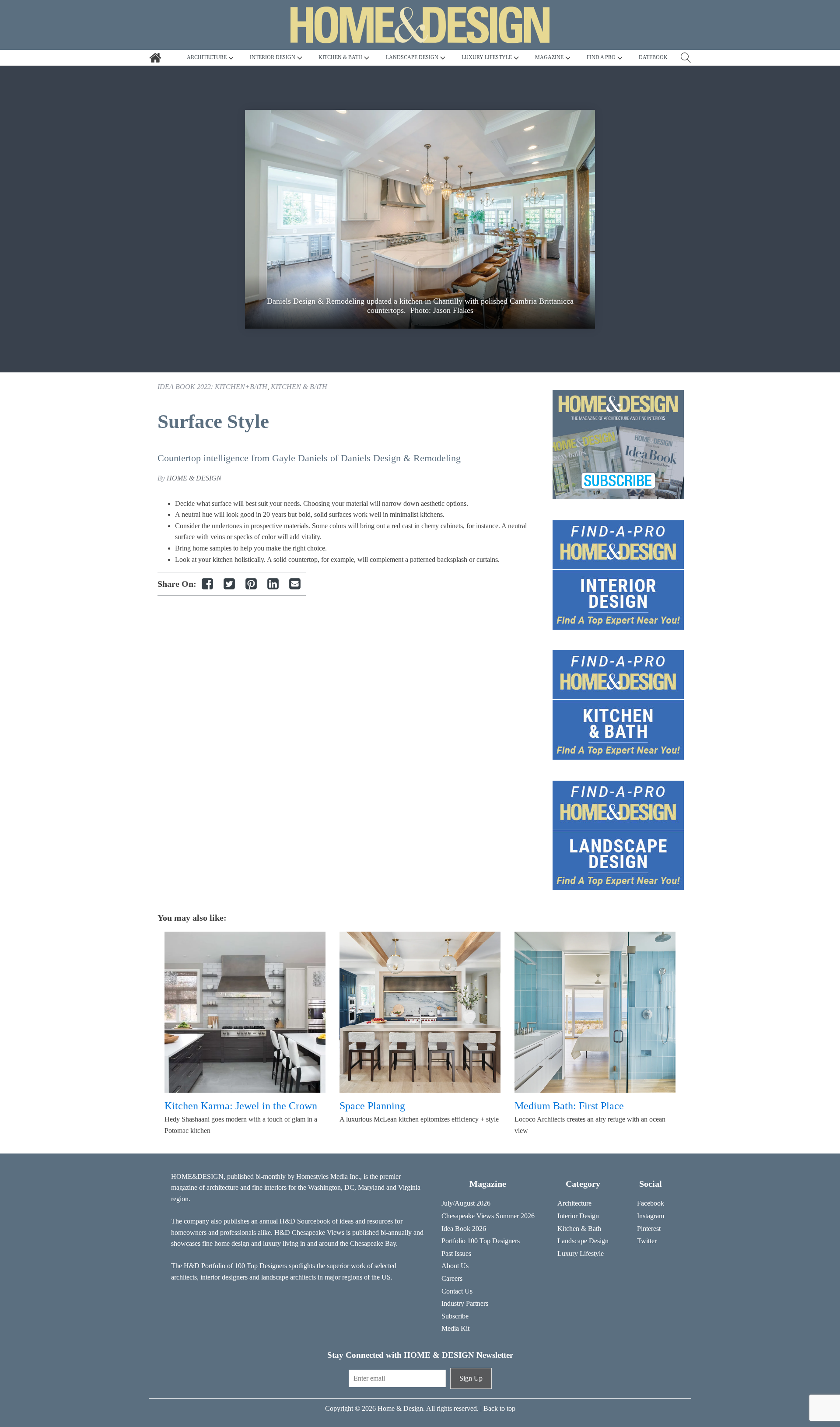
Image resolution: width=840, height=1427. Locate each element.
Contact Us (456, 1291)
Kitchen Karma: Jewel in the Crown (240, 1105)
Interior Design (578, 1216)
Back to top (499, 1408)
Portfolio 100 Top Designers (480, 1241)
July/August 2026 (465, 1203)
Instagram (650, 1216)
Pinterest (649, 1228)
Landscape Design (583, 1241)
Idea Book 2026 (463, 1228)
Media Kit (455, 1328)
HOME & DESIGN (194, 478)
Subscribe (455, 1316)
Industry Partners (464, 1303)
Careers (451, 1278)
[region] (420, 219)
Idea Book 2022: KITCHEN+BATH (212, 386)
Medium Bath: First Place (569, 1105)
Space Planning (372, 1105)
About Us (455, 1265)
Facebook (650, 1203)
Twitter (647, 1241)
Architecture (574, 1203)
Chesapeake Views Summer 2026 (488, 1216)
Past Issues (456, 1253)
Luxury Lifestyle (580, 1253)
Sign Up (471, 1378)
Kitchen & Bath (299, 386)
